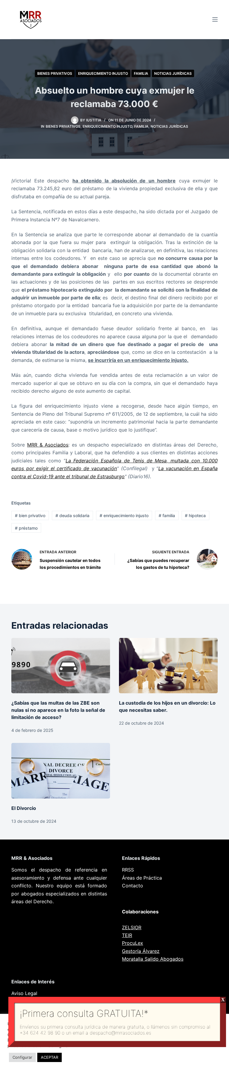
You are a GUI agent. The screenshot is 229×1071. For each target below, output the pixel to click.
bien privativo (30, 515)
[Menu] (215, 19)
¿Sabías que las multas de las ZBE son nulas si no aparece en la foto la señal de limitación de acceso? (58, 710)
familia (167, 515)
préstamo (26, 528)
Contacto (132, 886)
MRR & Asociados (47, 445)
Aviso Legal (24, 993)
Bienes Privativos (54, 73)
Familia (141, 73)
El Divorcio (23, 808)
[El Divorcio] (60, 771)
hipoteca (195, 515)
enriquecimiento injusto (124, 515)
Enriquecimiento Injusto (103, 73)
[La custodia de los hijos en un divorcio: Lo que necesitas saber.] (168, 666)
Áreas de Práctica (142, 878)
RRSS (128, 870)
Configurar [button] (22, 1057)
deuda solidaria (72, 515)
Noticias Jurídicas (173, 73)
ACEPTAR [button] (49, 1057)
